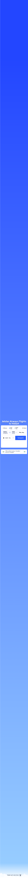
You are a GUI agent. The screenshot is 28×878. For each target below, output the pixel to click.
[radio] (5, 428)
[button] (25, 2)
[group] (6, 432)
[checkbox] (24, 428)
